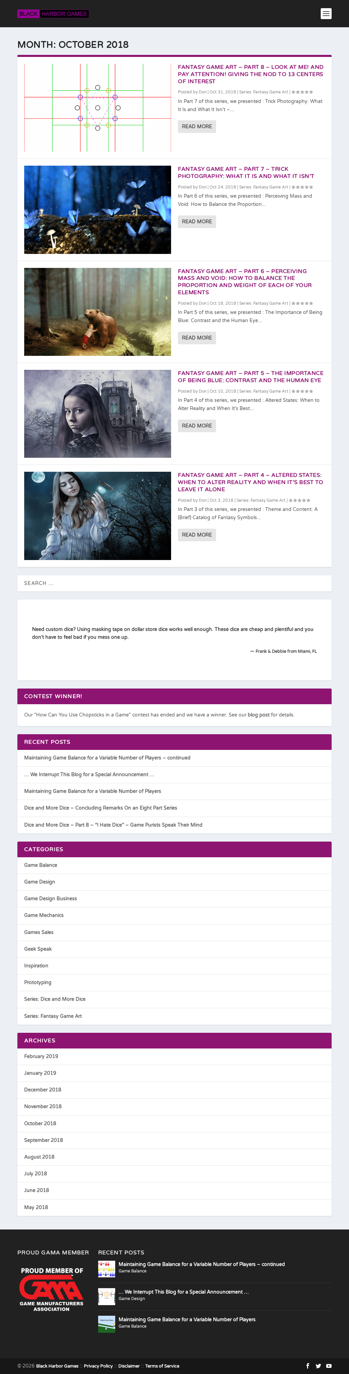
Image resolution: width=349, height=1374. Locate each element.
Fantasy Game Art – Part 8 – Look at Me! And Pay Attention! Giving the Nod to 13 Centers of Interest (251, 74)
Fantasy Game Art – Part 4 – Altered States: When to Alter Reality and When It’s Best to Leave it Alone (250, 482)
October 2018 (40, 1124)
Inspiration (36, 966)
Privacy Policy (98, 1366)
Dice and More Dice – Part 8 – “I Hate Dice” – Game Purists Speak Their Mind (113, 825)
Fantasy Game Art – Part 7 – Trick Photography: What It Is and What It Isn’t (246, 173)
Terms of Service (162, 1366)
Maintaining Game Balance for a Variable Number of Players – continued (107, 758)
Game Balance (40, 865)
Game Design (39, 882)
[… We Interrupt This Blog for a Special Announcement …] (106, 1296)
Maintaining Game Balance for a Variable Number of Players (92, 791)
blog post (259, 715)
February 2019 (41, 1056)
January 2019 (40, 1073)
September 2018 (43, 1140)
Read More (197, 127)
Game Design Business (50, 899)
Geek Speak (38, 949)
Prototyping (37, 982)
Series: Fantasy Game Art (263, 92)
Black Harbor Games (57, 1366)
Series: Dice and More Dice (55, 999)
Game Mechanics (44, 915)
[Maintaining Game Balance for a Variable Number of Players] (106, 1324)
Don (203, 92)
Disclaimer (129, 1366)
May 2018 (36, 1207)
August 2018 (39, 1157)
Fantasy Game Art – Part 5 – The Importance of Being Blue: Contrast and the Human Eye (250, 377)
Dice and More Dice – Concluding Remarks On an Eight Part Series (100, 808)
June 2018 (36, 1190)
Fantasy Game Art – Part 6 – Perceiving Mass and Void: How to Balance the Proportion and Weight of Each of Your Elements (245, 282)
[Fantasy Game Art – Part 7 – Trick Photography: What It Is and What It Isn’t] (97, 210)
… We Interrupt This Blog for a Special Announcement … (89, 774)
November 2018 (43, 1106)
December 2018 (42, 1090)
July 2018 (35, 1174)
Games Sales (39, 932)
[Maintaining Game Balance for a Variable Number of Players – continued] (106, 1269)
